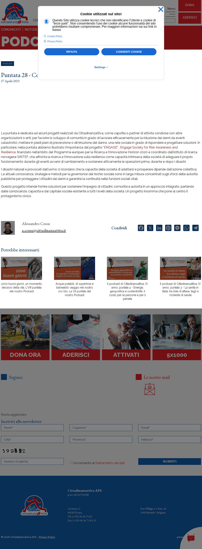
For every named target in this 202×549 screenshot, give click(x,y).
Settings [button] (101, 67)
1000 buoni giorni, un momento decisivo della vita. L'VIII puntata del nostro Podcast (21, 287)
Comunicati (11, 29)
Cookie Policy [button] (54, 36)
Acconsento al (99, 463)
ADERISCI (190, 17)
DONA (189, 5)
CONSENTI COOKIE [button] (129, 51)
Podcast (7, 63)
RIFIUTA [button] (71, 51)
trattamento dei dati (110, 463)
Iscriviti (169, 461)
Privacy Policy (47, 537)
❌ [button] (161, 9)
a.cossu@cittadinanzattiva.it (44, 230)
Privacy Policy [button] (54, 41)
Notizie (31, 29)
